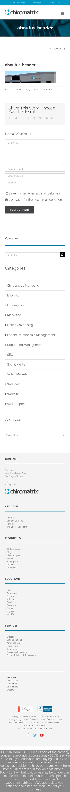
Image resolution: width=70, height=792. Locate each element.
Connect (11, 608)
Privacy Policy (15, 719)
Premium (11, 596)
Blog (9, 552)
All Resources (13, 549)
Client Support (13, 555)
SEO (10, 354)
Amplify (10, 614)
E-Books (11, 558)
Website (13, 394)
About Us (11, 518)
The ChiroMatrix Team (17, 527)
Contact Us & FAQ (15, 521)
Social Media (16, 364)
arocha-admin (14, 89)
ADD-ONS (11, 677)
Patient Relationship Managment (22, 655)
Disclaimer (41, 725)
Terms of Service (30, 719)
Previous (58, 49)
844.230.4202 (10, 484)
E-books (13, 295)
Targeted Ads (13, 649)
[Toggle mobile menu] (63, 13)
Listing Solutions (14, 640)
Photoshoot (12, 684)
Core (9, 590)
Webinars (14, 384)
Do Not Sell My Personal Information (35, 729)
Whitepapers (16, 404)
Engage (10, 611)
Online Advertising (20, 325)
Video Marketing (18, 374)
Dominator (11, 602)
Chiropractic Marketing (23, 285)
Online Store (12, 687)
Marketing (14, 315)
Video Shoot (12, 680)
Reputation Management (24, 345)
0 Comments (46, 89)
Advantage (12, 593)
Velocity (10, 599)
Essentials (11, 605)
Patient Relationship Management (31, 335)
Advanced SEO (14, 643)
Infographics (15, 305)
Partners (10, 524)
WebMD (11, 690)
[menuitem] (18, 2)
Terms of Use (46, 719)
